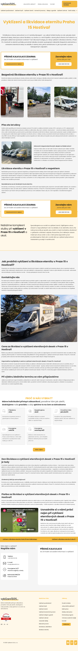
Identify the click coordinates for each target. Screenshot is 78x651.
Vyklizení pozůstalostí (7, 10)
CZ (1, 624)
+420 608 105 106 (63, 64)
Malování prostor (44, 624)
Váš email (42, 562)
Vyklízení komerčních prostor (47, 612)
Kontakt (52, 4)
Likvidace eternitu (44, 629)
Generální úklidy (43, 621)
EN (4, 624)
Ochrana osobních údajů (69, 618)
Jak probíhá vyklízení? (29, 4)
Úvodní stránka (66, 603)
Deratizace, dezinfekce (45, 626)
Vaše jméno (43, 555)
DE (7, 624)
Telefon (60, 555)
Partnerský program (67, 615)
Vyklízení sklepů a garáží (46, 615)
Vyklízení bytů (19, 10)
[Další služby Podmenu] (76, 10)
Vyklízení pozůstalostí (45, 603)
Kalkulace (66, 624)
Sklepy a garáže (51, 10)
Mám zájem (39, 449)
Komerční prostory (40, 10)
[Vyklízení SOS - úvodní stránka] (8, 4)
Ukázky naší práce (43, 4)
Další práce (65, 609)
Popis (41, 569)
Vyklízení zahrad (62, 10)
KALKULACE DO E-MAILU (14, 64)
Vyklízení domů (28, 10)
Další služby (71, 10)
